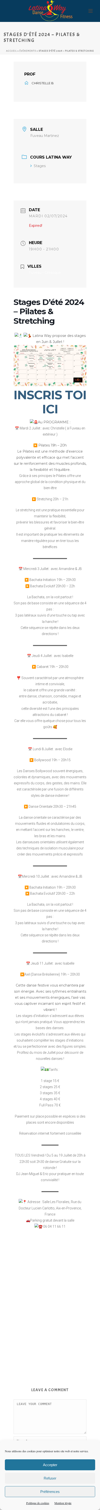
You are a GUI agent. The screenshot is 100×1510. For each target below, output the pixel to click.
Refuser (50, 1478)
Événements (27, 50)
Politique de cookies (37, 1503)
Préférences (50, 1492)
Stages (40, 166)
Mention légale (62, 1503)
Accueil (11, 50)
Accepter (50, 1465)
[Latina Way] (50, 11)
